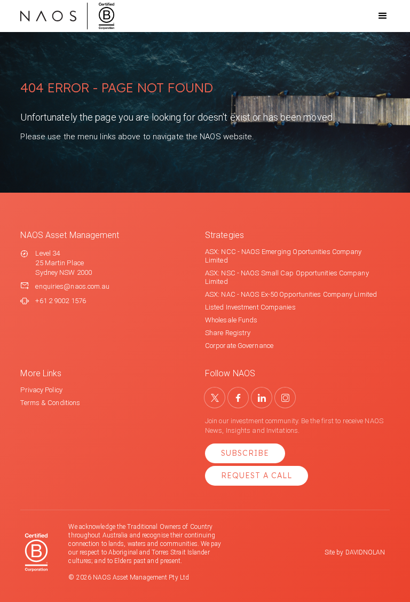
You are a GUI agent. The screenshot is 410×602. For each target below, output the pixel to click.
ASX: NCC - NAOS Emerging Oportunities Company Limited (283, 256)
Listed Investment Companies (250, 307)
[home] (67, 16)
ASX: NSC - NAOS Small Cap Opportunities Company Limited (287, 277)
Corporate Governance (239, 346)
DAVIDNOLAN (365, 552)
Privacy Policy (41, 390)
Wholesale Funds (231, 320)
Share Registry (227, 333)
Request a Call (256, 475)
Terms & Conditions (50, 403)
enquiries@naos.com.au (72, 286)
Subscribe (245, 453)
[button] (373, 16)
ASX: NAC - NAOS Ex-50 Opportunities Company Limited (291, 294)
